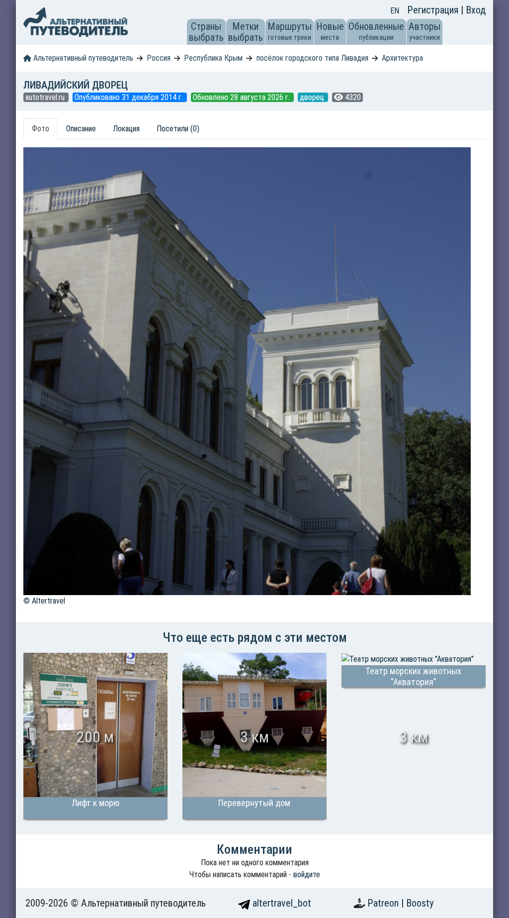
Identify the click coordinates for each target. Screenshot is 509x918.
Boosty (419, 903)
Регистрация (434, 10)
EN (394, 10)
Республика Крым (213, 58)
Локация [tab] (126, 128)
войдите (306, 874)
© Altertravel (44, 601)
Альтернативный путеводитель (82, 58)
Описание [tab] (81, 128)
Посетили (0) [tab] (178, 128)
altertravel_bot (280, 903)
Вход (476, 10)
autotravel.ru (46, 97)
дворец (313, 97)
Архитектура (402, 58)
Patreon (384, 903)
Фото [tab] (40, 128)
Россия (158, 58)
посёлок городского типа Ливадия (312, 58)
